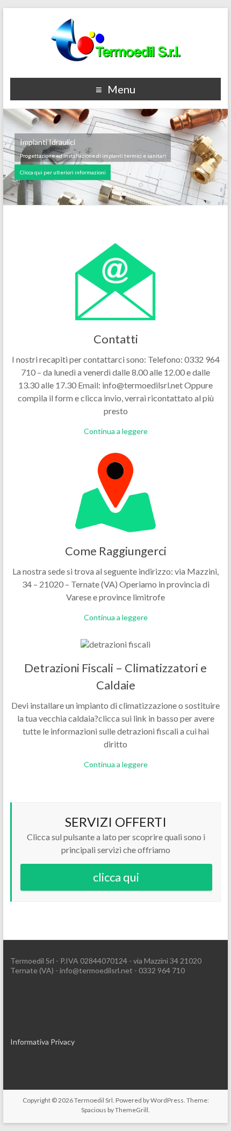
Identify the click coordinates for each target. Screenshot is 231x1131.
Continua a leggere (116, 431)
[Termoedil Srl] (115, 21)
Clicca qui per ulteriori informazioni (63, 172)
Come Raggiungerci (116, 551)
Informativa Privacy (42, 1041)
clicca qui (116, 877)
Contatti (115, 339)
